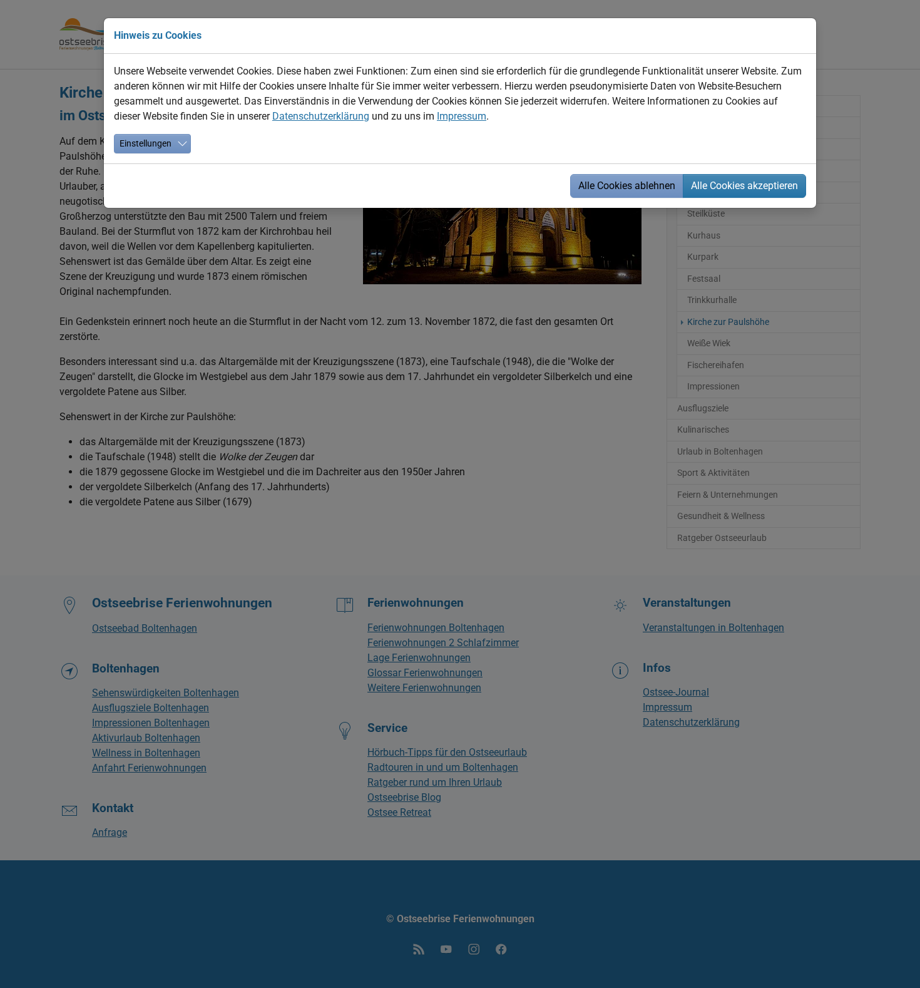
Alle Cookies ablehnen (626, 186)
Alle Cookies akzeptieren (744, 186)
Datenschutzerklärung (320, 116)
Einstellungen (145, 143)
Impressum (461, 116)
